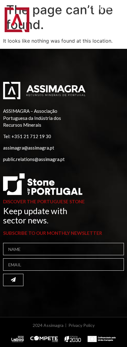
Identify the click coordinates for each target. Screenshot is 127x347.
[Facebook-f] (93, 7)
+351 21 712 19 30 (31, 136)
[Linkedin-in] (101, 7)
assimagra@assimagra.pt (28, 147)
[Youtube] (115, 7)
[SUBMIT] (13, 280)
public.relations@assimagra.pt (34, 159)
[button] (114, 24)
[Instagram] (108, 7)
